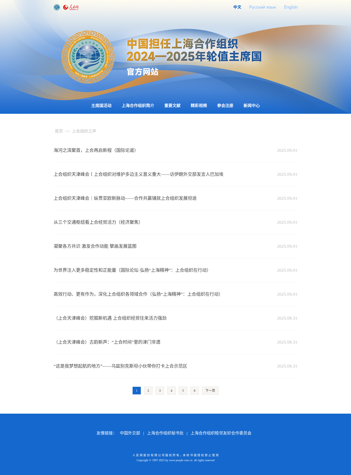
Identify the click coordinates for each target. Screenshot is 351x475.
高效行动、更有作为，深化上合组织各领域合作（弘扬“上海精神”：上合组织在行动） (138, 294)
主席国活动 (101, 105)
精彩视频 (199, 105)
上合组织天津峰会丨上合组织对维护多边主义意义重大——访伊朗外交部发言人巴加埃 (138, 174)
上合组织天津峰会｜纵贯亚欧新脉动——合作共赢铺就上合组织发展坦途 (125, 198)
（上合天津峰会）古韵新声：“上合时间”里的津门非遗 (107, 342)
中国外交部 (130, 433)
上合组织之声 (84, 131)
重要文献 (172, 105)
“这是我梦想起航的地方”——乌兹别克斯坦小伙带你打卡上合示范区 (120, 366)
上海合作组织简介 (138, 105)
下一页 (210, 390)
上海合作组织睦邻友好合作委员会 (221, 433)
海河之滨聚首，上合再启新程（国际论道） (96, 150)
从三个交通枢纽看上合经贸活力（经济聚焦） (98, 222)
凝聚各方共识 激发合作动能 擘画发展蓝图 (95, 246)
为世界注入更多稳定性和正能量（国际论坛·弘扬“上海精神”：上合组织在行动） (132, 270)
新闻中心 (252, 105)
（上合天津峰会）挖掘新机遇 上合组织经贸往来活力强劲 (110, 318)
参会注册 (225, 105)
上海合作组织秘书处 (165, 433)
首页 (59, 131)
